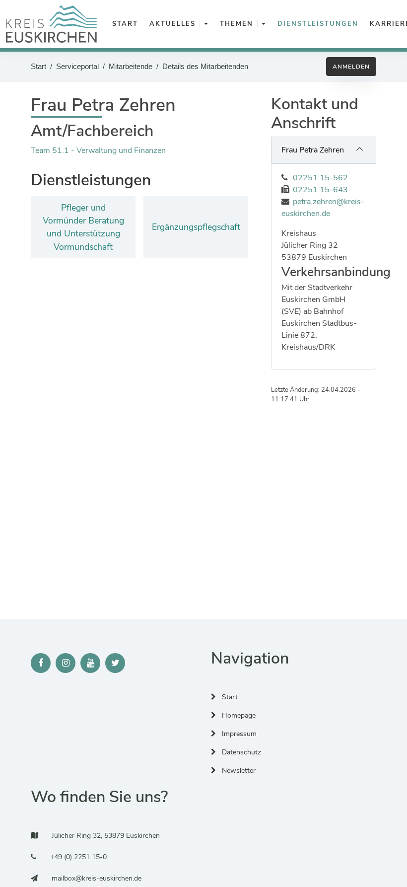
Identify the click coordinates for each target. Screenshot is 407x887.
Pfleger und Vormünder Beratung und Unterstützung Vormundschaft (83, 227)
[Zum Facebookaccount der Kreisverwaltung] (41, 663)
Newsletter (238, 770)
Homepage (238, 715)
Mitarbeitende (130, 66)
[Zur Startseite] (51, 24)
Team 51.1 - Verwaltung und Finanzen (98, 150)
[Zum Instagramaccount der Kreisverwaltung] (65, 663)
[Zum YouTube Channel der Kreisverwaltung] (90, 663)
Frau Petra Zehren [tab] (312, 150)
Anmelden (351, 67)
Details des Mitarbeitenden (205, 66)
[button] (206, 24)
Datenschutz (240, 752)
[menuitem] (123, 24)
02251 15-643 (320, 189)
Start (38, 66)
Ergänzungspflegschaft (196, 227)
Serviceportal (77, 66)
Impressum (238, 734)
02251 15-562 (320, 177)
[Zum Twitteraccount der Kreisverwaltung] (115, 663)
